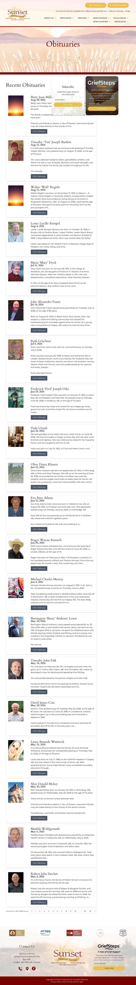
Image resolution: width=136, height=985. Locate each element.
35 (90, 911)
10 (75, 911)
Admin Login (78, 982)
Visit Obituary (39, 131)
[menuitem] (50, 18)
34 (85, 911)
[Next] (95, 911)
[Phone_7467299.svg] (20, 969)
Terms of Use (67, 982)
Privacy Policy (56, 982)
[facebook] (34, 969)
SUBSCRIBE (68, 105)
